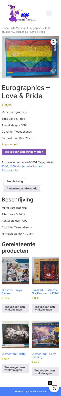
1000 (5, 166)
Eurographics (35, 28)
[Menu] (49, 13)
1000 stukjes (17, 166)
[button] (53, 42)
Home (5, 28)
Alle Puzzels (35, 166)
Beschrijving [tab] (14, 181)
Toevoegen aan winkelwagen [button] (14, 308)
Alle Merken (18, 28)
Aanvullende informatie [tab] (21, 188)
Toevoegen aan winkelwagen (23, 151)
